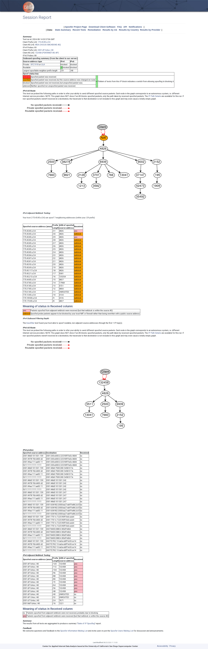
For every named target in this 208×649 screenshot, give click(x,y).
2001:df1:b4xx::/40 (45, 50)
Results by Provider (150, 30)
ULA (43, 64)
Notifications (135, 27)
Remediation (94, 30)
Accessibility (162, 646)
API (125, 27)
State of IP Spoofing (86, 623)
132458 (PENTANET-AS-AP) (47, 53)
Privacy (172, 646)
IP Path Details (154, 96)
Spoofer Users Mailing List (122, 631)
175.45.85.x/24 (44, 42)
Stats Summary (63, 30)
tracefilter (30, 323)
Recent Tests (79, 30)
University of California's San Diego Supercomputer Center (113, 646)
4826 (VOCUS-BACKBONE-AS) (48, 45)
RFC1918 (35, 64)
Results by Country (129, 30)
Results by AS (110, 30)
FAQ (119, 27)
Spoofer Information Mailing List (74, 631)
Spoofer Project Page (76, 27)
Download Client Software (102, 27)
